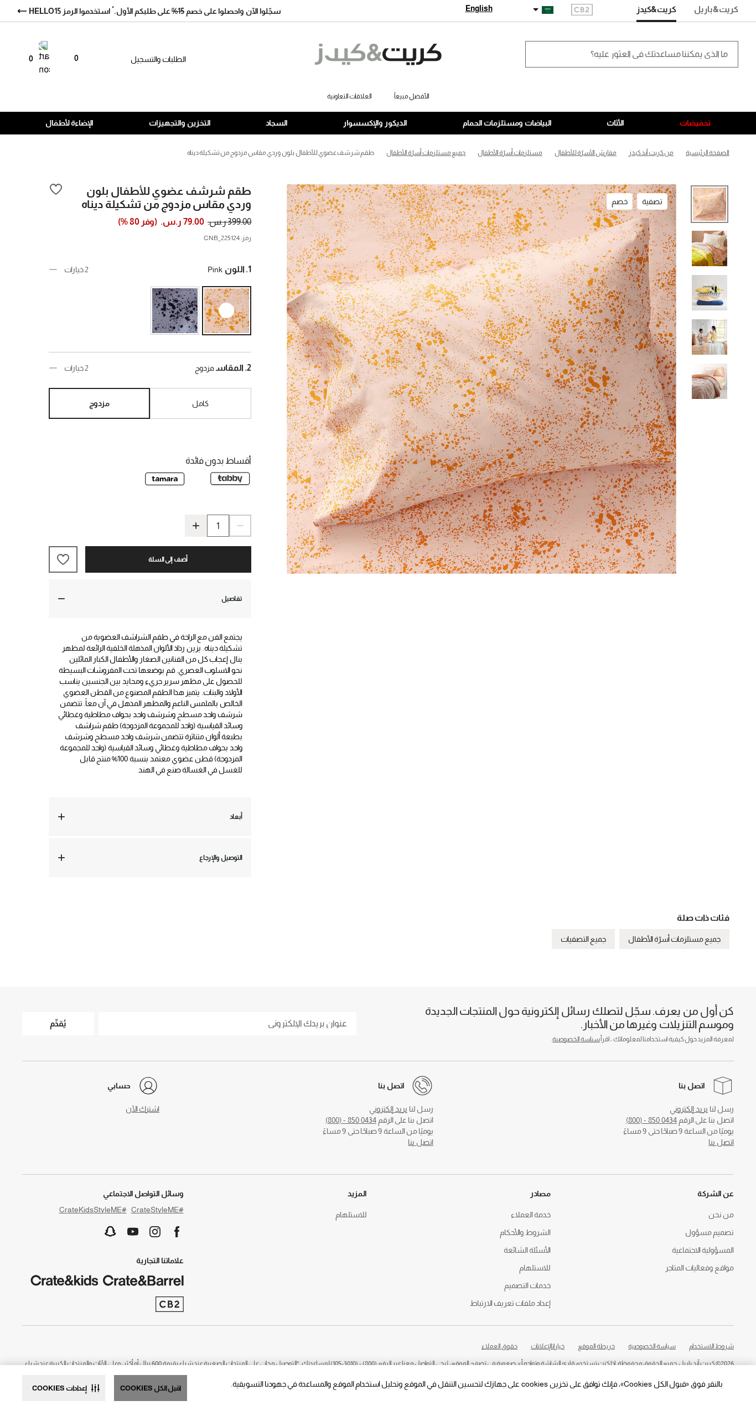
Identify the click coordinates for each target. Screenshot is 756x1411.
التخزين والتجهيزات (180, 122)
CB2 (582, 11)
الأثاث (615, 122)
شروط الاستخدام (711, 1346)
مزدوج (99, 403)
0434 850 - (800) (651, 1120)
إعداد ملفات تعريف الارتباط (510, 1303)
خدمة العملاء (531, 1214)
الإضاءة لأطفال (69, 122)
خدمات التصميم (527, 1285)
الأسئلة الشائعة (527, 1250)
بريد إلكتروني (689, 1108)
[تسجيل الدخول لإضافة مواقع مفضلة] (56, 197)
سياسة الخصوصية (576, 1039)
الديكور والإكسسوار (375, 122)
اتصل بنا (721, 1142)
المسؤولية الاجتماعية (703, 1250)
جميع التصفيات (583, 939)
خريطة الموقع (596, 1346)
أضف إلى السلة (168, 559)
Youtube (132, 1231)
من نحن (721, 1214)
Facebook (177, 1231)
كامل (200, 403)
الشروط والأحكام (525, 1232)
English (479, 8)
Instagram (155, 1231)
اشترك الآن (142, 1108)
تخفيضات (695, 122)
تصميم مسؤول (709, 1232)
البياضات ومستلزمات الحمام (507, 122)
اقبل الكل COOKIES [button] (150, 1388)
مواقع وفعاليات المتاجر (699, 1267)
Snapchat (110, 1231)
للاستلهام (535, 1267)
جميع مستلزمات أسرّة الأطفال (674, 939)
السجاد (277, 122)
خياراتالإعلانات (548, 1346)
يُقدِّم (58, 1023)
